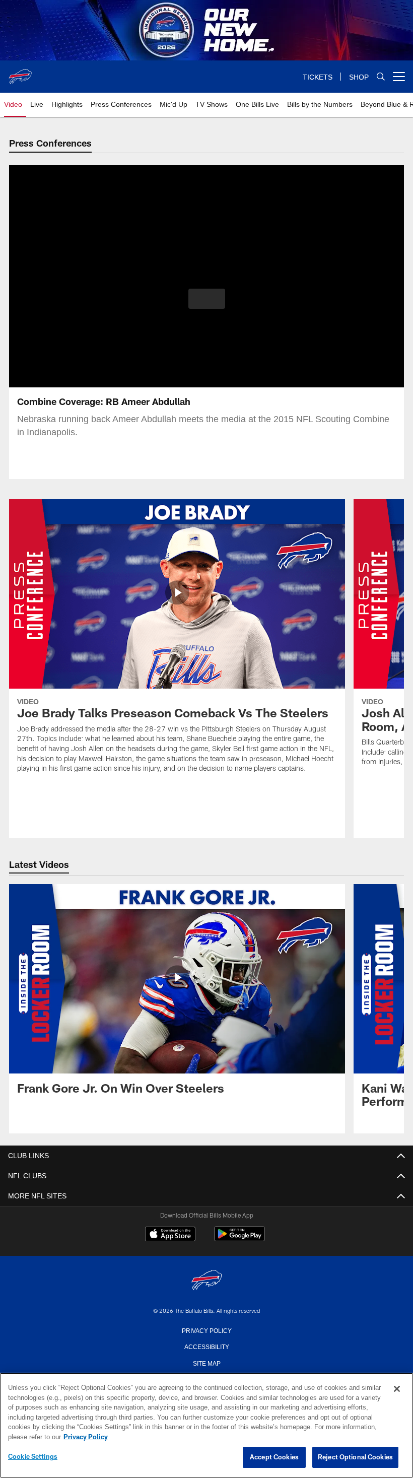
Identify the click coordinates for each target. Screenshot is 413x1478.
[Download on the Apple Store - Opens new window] (170, 1235)
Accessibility (206, 1346)
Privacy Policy (206, 1329)
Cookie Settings (32, 1457)
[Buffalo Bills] (206, 1280)
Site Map (206, 1362)
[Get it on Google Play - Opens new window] (239, 1239)
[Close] (397, 1389)
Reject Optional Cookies (355, 1457)
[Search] (381, 77)
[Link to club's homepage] (20, 72)
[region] (206, 1425)
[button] (207, 299)
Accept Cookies (274, 1457)
